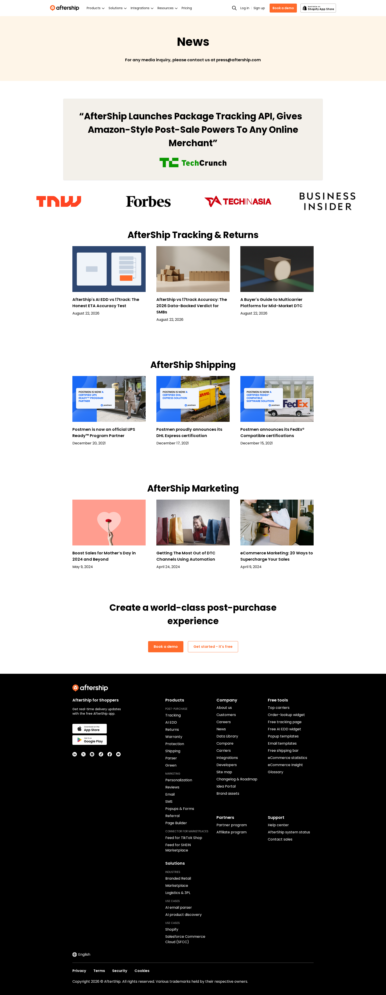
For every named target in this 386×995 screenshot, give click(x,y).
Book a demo (283, 8)
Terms (99, 970)
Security (119, 970)
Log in (244, 8)
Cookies (141, 970)
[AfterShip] (65, 8)
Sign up (259, 8)
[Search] (234, 8)
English (84, 954)
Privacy (79, 970)
